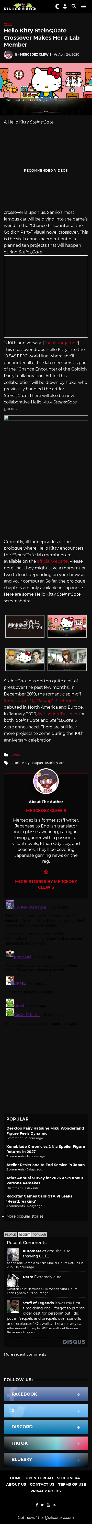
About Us (16, 1484)
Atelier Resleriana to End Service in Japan (45, 1164)
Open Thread (39, 1478)
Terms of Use (72, 1484)
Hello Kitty (22, 763)
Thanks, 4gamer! (61, 342)
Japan (38, 763)
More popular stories (24, 1216)
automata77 (34, 1251)
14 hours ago (25, 1267)
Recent (24, 1234)
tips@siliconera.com (56, 1517)
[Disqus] (46, 962)
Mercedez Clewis (36, 54)
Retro (28, 1277)
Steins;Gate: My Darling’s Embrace (39, 700)
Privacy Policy (46, 1491)
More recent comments (25, 1354)
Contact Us (42, 1484)
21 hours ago (39, 1293)
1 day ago (29, 1332)
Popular (39, 1234)
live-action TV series (58, 713)
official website (52, 561)
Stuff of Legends (38, 1303)
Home (15, 1478)
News (8, 23)
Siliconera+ (69, 1478)
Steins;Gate (55, 763)
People (10, 1234)
